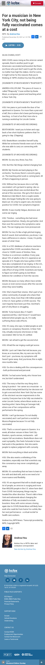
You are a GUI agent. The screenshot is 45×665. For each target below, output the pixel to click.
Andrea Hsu (15, 34)
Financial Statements (11, 601)
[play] (3, 662)
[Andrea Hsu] (7, 541)
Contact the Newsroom (12, 637)
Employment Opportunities (13, 634)
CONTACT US (9, 627)
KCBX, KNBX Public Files (12, 599)
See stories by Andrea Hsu (25, 549)
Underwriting (8, 621)
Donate (38, 3)
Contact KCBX (9, 632)
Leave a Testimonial (11, 639)
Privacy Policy (9, 604)
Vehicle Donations (10, 618)
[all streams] (42, 662)
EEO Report (8, 596)
